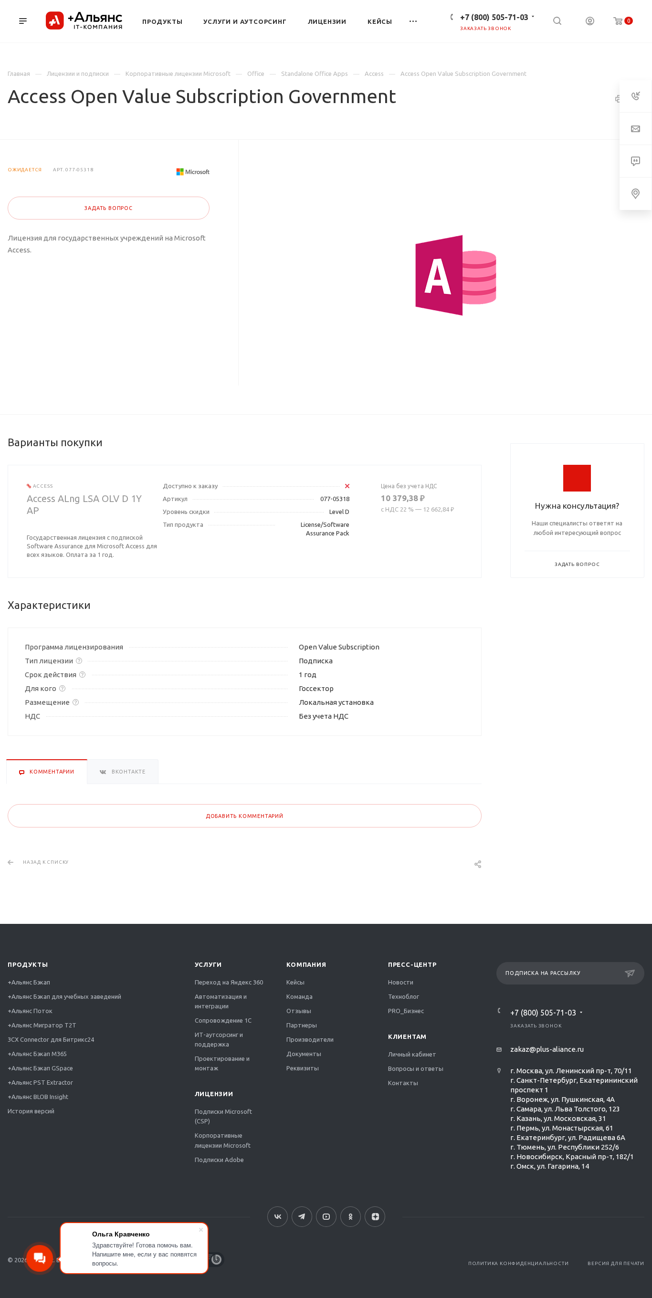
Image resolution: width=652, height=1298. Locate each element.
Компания (306, 964)
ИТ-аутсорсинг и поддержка (219, 1039)
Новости (400, 982)
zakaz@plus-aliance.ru (547, 1049)
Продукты (28, 964)
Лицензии (214, 1093)
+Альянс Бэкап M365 (37, 1053)
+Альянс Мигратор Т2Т (42, 1025)
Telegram (302, 1216)
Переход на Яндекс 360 (229, 982)
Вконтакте (277, 1216)
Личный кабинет (412, 1054)
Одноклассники (350, 1216)
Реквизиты (302, 1068)
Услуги (208, 964)
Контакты (403, 1082)
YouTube (326, 1216)
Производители (310, 1039)
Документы (303, 1053)
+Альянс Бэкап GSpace (40, 1068)
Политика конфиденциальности (518, 1263)
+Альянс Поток (30, 1010)
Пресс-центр (412, 964)
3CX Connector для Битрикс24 (51, 1039)
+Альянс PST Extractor (40, 1082)
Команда (299, 996)
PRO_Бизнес (406, 1010)
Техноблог (403, 996)
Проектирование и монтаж (222, 1063)
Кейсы (295, 982)
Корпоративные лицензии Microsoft (223, 1140)
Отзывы (298, 1010)
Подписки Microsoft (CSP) (223, 1116)
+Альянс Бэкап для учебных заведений (64, 996)
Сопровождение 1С (223, 1020)
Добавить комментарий (245, 816)
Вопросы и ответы (415, 1068)
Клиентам (407, 1036)
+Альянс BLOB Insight (38, 1096)
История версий (31, 1111)
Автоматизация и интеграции (221, 1001)
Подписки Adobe (219, 1159)
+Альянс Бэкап (29, 982)
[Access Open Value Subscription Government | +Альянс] (455, 275)
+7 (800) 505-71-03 (494, 17)
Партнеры (301, 1025)
